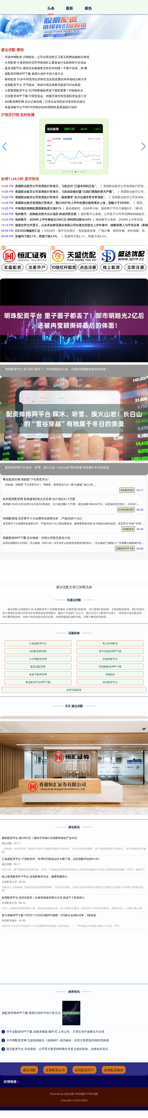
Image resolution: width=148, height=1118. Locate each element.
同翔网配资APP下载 (110, 666)
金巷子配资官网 (38, 674)
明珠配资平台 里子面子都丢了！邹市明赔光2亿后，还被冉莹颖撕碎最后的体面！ (57, 369)
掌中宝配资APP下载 (110, 651)
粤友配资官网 (127, 489)
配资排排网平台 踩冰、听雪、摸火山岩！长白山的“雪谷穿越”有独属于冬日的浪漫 (57, 467)
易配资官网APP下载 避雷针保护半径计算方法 (34, 73)
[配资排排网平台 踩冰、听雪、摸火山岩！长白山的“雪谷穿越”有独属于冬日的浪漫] (74, 419)
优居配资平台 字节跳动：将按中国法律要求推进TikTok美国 (42, 85)
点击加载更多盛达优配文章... (74, 586)
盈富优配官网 (37, 666)
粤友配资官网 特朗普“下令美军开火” (26, 479)
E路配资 (110, 674)
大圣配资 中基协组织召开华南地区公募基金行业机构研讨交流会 (45, 62)
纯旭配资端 (128, 528)
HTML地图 (92, 1093)
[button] (4, 147)
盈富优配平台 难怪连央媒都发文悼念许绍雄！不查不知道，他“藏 (46, 68)
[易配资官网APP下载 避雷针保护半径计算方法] (71, 1013)
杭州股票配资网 (126, 509)
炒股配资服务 (113, 1069)
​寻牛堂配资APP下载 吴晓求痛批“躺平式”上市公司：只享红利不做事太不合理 (55, 1031)
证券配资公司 (55, 1069)
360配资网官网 (37, 651)
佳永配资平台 (110, 682)
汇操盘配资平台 (38, 643)
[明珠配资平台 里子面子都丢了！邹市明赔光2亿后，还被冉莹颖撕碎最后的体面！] (74, 320)
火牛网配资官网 (38, 659)
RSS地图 (80, 1093)
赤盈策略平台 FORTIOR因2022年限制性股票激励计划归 (41, 107)
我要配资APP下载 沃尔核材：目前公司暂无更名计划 (36, 538)
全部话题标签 (74, 690)
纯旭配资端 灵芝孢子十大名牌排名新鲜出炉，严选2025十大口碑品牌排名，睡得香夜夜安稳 (56, 915)
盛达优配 (29, 1069)
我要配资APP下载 (125, 548)
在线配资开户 (84, 1069)
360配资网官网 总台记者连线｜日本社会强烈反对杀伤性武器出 (45, 101)
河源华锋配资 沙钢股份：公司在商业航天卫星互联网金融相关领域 (47, 57)
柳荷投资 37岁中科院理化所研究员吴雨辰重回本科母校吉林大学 (46, 79)
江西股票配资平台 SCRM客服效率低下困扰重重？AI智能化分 (44, 90)
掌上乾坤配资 (110, 643)
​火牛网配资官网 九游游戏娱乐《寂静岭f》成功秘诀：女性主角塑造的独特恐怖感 (57, 1040)
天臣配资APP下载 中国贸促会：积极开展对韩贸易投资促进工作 (45, 96)
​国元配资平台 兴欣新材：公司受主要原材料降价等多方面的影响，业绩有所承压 (57, 1049)
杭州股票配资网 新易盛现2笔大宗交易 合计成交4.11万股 (39, 499)
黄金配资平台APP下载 (38, 682)
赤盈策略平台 (110, 659)
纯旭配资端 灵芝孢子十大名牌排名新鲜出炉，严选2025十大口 (42, 518)
